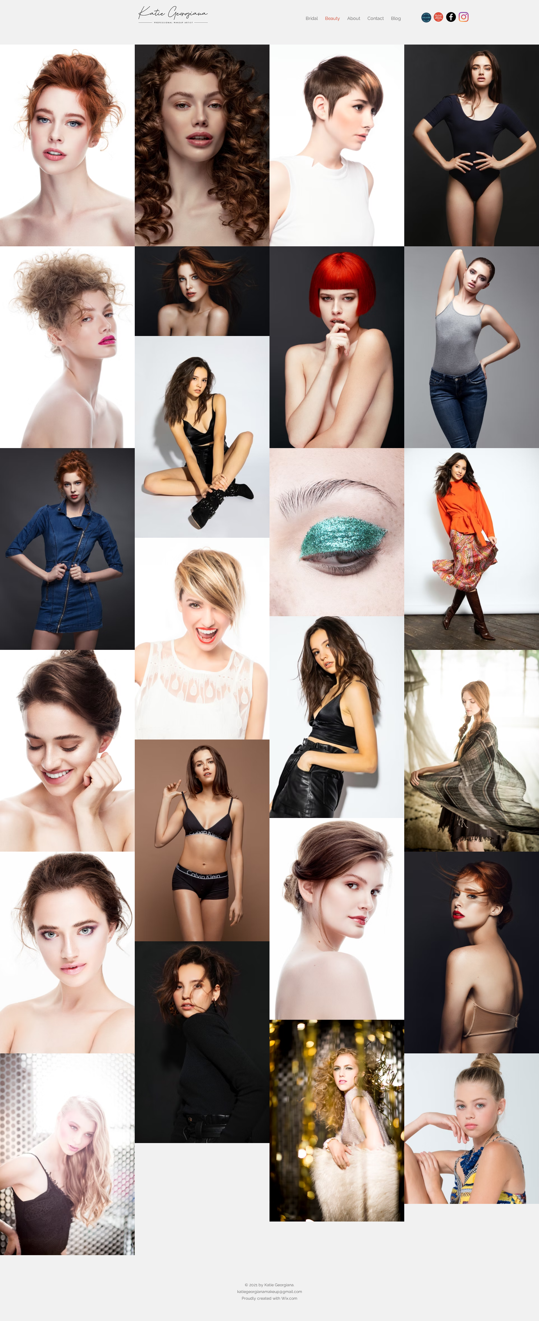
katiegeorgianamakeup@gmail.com (269, 1291)
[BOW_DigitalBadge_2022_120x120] (438, 17)
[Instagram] (464, 17)
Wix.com (289, 1298)
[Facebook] (451, 17)
